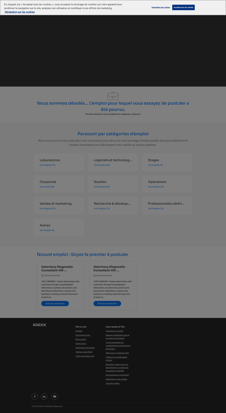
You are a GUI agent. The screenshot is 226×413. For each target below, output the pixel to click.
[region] (113, 7)
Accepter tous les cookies (183, 7)
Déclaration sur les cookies (20, 11)
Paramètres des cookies (161, 7)
